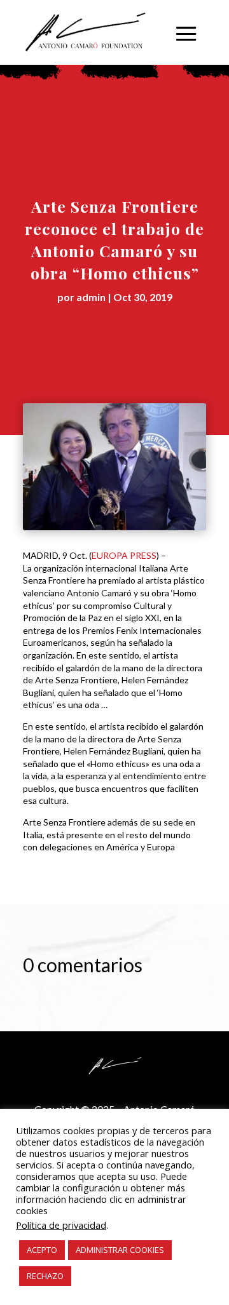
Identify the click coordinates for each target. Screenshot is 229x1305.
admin (91, 297)
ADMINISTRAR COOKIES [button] (120, 1249)
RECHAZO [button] (45, 1276)
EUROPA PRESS (124, 555)
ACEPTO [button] (42, 1249)
